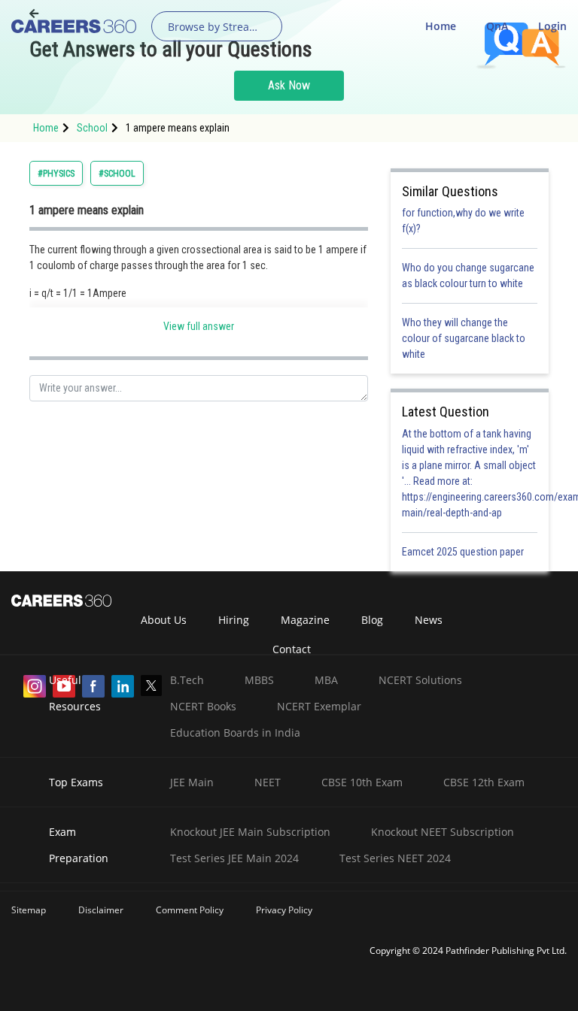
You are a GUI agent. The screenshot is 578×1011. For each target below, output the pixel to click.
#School (117, 173)
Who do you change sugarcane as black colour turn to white (468, 275)
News (429, 620)
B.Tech (187, 680)
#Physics (56, 173)
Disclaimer (100, 910)
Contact (291, 649)
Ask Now (289, 85)
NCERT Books (203, 706)
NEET (267, 782)
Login (552, 26)
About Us (164, 620)
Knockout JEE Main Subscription (250, 832)
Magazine (305, 620)
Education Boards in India (235, 732)
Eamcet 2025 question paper (464, 552)
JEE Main (192, 782)
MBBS (259, 680)
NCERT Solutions (420, 680)
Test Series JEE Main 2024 (234, 858)
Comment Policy (190, 910)
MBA (326, 680)
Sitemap (28, 910)
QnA (497, 26)
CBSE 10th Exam (362, 782)
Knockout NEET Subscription (442, 832)
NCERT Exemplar (319, 706)
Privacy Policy (284, 910)
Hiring (233, 620)
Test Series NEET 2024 (395, 858)
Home (440, 26)
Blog (372, 620)
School (92, 128)
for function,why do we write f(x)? (463, 221)
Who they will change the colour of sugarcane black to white (463, 338)
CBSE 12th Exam (484, 782)
